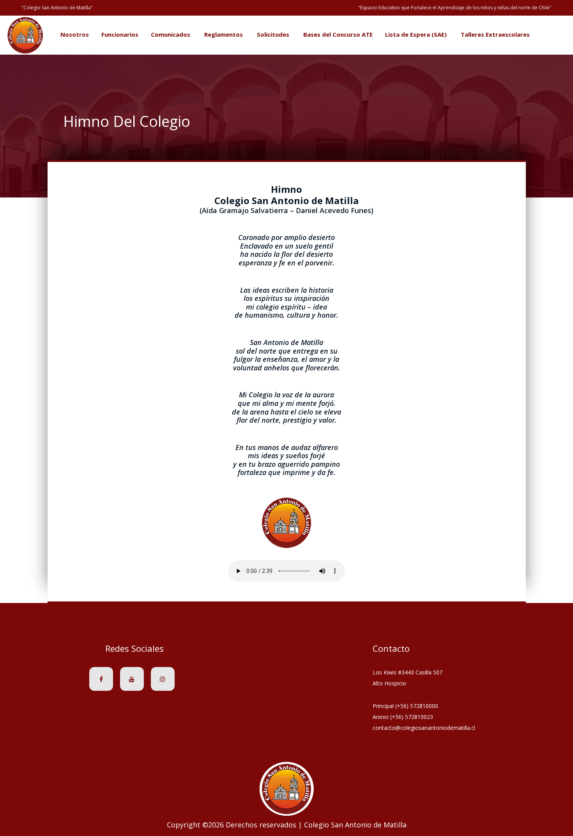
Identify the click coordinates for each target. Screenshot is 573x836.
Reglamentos (223, 34)
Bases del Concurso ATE (338, 34)
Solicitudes (273, 34)
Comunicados (170, 34)
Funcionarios (119, 34)
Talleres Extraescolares (495, 34)
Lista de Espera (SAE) (416, 34)
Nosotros (74, 34)
